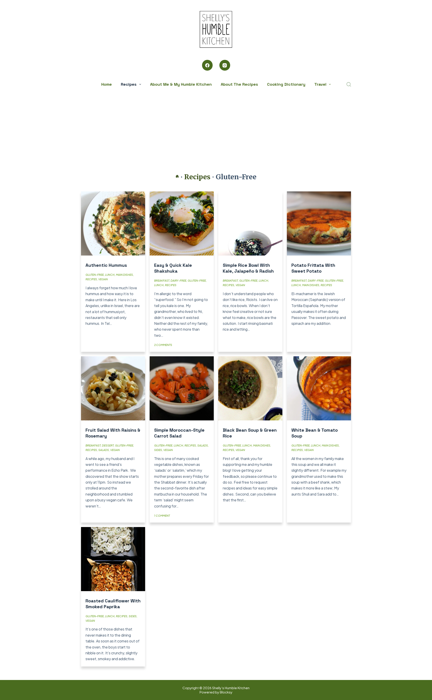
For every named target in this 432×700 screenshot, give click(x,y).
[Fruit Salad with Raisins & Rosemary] (113, 388)
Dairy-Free (178, 280)
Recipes (129, 84)
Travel (320, 84)
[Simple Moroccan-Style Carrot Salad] (182, 388)
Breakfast (161, 280)
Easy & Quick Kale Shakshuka (173, 268)
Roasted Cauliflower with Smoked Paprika (113, 604)
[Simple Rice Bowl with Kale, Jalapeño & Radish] (250, 223)
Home (106, 84)
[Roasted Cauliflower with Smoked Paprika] (113, 559)
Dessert (108, 445)
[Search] (348, 84)
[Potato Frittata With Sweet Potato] (319, 223)
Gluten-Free (95, 274)
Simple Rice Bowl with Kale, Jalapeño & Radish (248, 268)
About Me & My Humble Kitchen (181, 84)
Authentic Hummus (106, 265)
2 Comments (163, 345)
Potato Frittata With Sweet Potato (313, 268)
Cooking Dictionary (286, 84)
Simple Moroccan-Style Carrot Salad (179, 433)
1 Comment (162, 515)
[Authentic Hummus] (113, 223)
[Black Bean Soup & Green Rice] (250, 388)
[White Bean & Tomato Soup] (319, 388)
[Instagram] (224, 65)
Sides (158, 450)
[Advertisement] (216, 123)
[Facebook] (207, 65)
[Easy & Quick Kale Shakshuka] (182, 223)
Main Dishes (124, 274)
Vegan (103, 279)
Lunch (110, 274)
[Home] (177, 177)
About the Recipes (239, 84)
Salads (103, 450)
